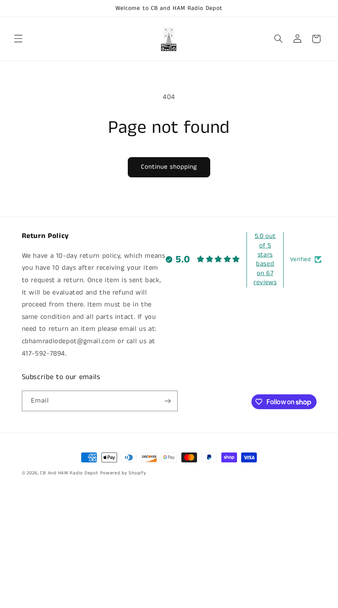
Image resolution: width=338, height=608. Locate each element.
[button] (18, 38)
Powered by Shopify (123, 473)
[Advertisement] (169, 550)
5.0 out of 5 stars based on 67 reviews (265, 259)
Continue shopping (169, 167)
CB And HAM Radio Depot (69, 473)
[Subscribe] (167, 401)
